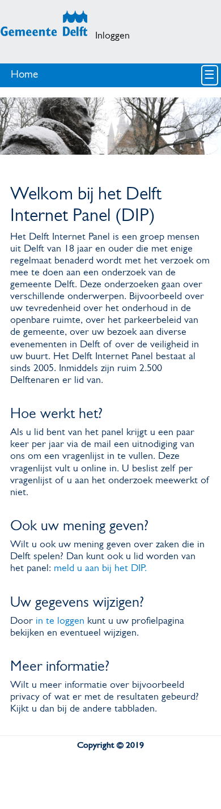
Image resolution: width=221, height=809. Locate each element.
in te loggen (60, 621)
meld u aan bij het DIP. (100, 568)
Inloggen (112, 36)
